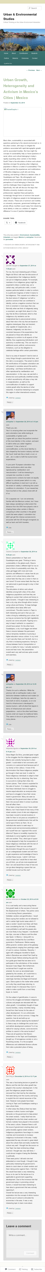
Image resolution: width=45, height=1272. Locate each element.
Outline (6, 58)
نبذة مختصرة (8, 63)
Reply (10, 402)
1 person (18, 398)
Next (39, 70)
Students (34, 53)
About (14, 53)
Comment (30, 1253)
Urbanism (6, 237)
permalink (9, 239)
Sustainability (35, 235)
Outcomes (25, 58)
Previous (30, 70)
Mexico (21, 237)
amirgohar (30, 237)
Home (6, 53)
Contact (34, 58)
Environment (24, 235)
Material (15, 58)
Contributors (23, 53)
